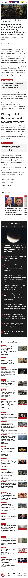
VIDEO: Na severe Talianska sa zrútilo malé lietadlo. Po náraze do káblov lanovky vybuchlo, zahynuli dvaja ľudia (8, 439)
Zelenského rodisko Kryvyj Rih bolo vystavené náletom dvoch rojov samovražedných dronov (12, 85)
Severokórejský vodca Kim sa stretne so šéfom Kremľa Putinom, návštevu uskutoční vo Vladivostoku (13, 211)
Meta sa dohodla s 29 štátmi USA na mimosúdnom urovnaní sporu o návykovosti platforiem (8, 562)
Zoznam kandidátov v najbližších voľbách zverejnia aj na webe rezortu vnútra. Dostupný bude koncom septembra (15, 278)
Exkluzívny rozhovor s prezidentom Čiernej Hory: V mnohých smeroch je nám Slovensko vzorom (8, 463)
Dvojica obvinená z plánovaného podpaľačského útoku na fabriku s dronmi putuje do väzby (14, 325)
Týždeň (23, 226)
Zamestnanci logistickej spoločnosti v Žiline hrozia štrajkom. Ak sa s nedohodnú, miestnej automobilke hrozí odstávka (15, 297)
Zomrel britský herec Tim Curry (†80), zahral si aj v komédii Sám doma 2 (8, 551)
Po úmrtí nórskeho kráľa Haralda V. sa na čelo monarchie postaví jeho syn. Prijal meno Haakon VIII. (8, 361)
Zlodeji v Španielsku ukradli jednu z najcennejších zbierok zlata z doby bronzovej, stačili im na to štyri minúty (8, 451)
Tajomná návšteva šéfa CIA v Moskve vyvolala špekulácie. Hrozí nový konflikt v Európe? (15, 287)
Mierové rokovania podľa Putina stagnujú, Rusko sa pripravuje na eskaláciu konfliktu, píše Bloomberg (8, 507)
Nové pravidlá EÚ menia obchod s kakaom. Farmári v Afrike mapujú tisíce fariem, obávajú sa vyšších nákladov (9, 496)
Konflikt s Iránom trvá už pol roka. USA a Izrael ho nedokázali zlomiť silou (9, 383)
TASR (4, 42)
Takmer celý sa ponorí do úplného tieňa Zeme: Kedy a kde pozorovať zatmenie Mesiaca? (15, 248)
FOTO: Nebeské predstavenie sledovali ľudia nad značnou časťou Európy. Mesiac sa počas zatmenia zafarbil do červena (9, 372)
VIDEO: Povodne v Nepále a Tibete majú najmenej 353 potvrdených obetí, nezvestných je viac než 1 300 (8, 528)
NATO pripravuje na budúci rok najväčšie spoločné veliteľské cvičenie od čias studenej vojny (13, 148)
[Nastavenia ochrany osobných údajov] (3, 575)
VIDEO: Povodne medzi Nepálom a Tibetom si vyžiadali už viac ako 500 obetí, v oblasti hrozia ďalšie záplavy (8, 426)
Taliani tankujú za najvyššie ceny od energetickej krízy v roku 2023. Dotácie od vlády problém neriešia (8, 393)
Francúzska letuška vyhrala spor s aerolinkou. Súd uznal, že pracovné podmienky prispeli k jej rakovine (9, 485)
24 (22, 2)
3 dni (14, 226)
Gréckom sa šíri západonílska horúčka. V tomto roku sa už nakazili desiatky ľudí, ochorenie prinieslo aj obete (9, 541)
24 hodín (4, 226)
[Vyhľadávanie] (3, 2)
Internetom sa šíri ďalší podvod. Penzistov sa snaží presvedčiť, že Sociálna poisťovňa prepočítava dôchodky (14, 267)
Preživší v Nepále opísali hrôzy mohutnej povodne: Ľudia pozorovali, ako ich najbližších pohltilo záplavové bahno (8, 474)
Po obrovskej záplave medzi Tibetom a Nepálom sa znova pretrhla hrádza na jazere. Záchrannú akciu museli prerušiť (15, 307)
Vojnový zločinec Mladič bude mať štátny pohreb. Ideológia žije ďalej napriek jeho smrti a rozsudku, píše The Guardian (8, 350)
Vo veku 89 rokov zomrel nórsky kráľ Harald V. (7, 415)
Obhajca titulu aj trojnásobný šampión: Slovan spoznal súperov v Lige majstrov (15, 258)
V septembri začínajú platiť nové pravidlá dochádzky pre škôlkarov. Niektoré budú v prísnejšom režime (14, 316)
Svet (7, 196)
